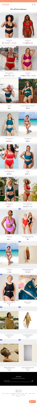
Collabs (26, 393)
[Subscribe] (32, 381)
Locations (22, 393)
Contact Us (18, 393)
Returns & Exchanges (13, 393)
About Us (3, 393)
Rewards (33, 393)
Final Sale (29, 393)
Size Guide (7, 393)
